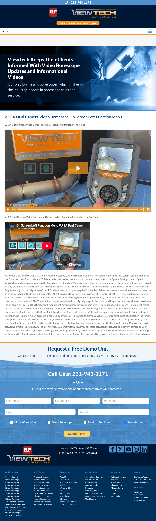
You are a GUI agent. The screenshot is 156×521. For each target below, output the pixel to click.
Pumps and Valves (92, 485)
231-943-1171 (80, 2)
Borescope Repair (141, 482)
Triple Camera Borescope (15, 504)
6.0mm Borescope (12, 482)
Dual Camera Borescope (14, 501)
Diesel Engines (91, 490)
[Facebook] (112, 449)
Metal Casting (90, 499)
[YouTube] (128, 449)
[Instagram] (136, 449)
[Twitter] (120, 449)
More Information (25, 422)
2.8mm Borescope (12, 488)
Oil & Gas (114, 490)
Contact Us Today (141, 477)
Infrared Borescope (12, 512)
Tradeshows (64, 496)
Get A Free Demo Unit (142, 480)
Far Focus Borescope (13, 515)
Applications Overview (94, 477)
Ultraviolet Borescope (13, 510)
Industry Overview (118, 477)
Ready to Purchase (99, 422)
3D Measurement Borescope (16, 507)
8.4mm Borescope (12, 480)
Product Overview (12, 477)
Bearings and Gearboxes (95, 496)
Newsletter (135, 422)
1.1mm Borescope (12, 496)
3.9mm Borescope (12, 485)
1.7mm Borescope (12, 493)
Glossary (63, 499)
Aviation (114, 480)
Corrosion (89, 488)
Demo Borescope (62, 422)
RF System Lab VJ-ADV (43, 504)
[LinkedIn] (144, 449)
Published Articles (141, 497)
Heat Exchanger (91, 482)
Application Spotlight (68, 504)
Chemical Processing (119, 485)
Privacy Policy (139, 500)
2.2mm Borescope (12, 490)
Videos (62, 485)
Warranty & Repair (67, 488)
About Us (63, 477)
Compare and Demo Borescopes (78, 23)
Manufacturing (117, 488)
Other (113, 493)
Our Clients (64, 480)
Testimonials (65, 493)
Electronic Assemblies (94, 493)
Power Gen (115, 482)
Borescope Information (69, 501)
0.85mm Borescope (12, 499)
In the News (138, 492)
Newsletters (139, 495)
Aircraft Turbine (91, 480)
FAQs (62, 490)
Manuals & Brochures (68, 482)
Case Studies (116, 496)
